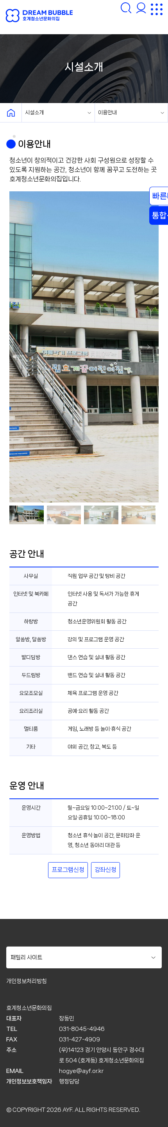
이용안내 (107, 112)
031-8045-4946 (82, 1029)
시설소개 (34, 112)
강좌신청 (105, 869)
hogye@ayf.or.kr (81, 1071)
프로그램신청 (68, 869)
